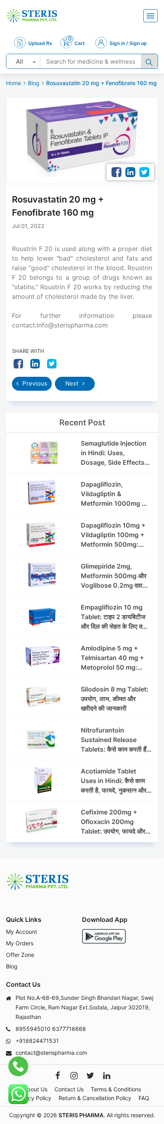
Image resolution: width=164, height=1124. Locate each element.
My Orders (19, 943)
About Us (35, 1089)
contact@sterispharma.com (51, 1052)
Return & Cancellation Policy (95, 1098)
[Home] (32, 15)
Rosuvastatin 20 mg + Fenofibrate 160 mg (101, 83)
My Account (21, 931)
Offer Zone (20, 954)
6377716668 (69, 1028)
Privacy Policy (33, 1098)
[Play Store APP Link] (104, 936)
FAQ (144, 1098)
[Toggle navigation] (150, 15)
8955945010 (33, 1028)
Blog (33, 83)
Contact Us (69, 1089)
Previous (34, 383)
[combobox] (23, 61)
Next (72, 383)
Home (13, 83)
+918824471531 (37, 1040)
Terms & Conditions (116, 1089)
